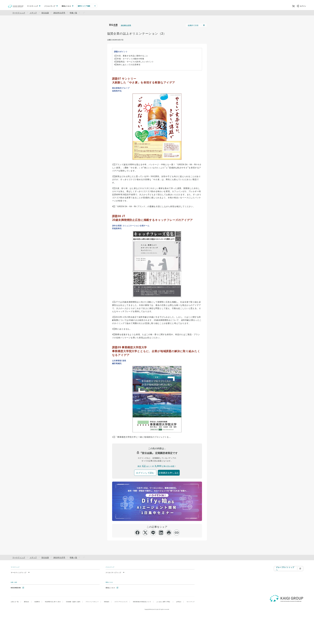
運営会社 (28, 602)
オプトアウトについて (122, 602)
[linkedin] (161, 532)
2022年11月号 (59, 12)
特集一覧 (73, 12)
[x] (145, 532)
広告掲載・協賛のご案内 (74, 602)
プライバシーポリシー (93, 602)
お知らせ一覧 (16, 602)
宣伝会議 (45, 12)
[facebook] (137, 532)
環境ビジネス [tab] (66, 6)
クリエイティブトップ (113, 572)
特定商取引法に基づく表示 (54, 602)
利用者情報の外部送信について (143, 602)
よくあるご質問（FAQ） (165, 602)
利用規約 (108, 602)
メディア (33, 12)
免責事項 (38, 602)
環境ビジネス (110, 588)
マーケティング (18, 12)
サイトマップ (191, 602)
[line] (153, 532)
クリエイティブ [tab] (49, 6)
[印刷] (169, 532)
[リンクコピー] (176, 532)
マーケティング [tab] (32, 6)
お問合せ (180, 602)
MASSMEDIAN (16, 588)
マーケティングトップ (18, 572)
